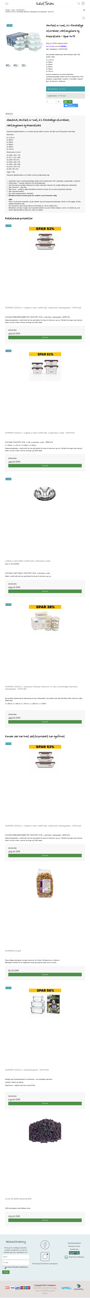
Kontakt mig (74, 1249)
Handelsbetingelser (74, 1243)
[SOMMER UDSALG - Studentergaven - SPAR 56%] (45, 1026)
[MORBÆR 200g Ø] (45, 907)
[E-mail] (15, 1262)
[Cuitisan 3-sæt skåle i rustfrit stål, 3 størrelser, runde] (45, 517)
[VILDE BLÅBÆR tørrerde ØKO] (45, 1155)
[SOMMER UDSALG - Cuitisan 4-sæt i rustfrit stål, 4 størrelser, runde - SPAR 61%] (45, 389)
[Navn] (15, 1257)
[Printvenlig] (84, 10)
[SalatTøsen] (45, 3)
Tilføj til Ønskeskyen (71, 105)
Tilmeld (6, 1272)
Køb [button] (70, 101)
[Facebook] (45, 1245)
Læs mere (45, 337)
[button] (83, 18)
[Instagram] (45, 1256)
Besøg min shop (74, 1246)
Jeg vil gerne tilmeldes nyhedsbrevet (16, 1267)
